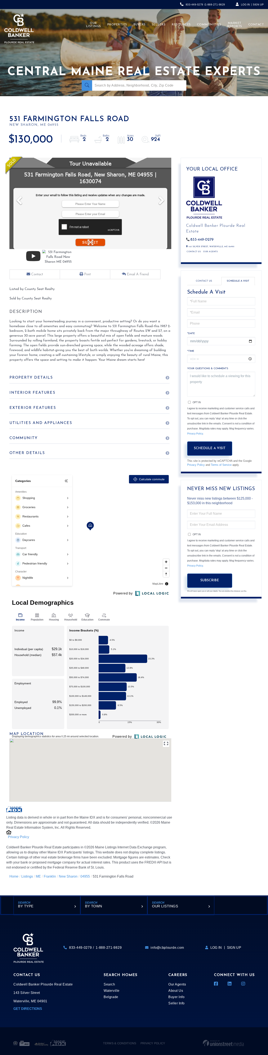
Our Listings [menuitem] (93, 25)
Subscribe (209, 580)
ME (38, 876)
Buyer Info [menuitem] (176, 997)
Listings (27, 876)
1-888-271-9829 (215, 4)
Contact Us (194, 252)
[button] (87, 85)
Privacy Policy (18, 837)
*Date (191, 333)
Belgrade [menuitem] (111, 997)
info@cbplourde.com (167, 947)
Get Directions (27, 1008)
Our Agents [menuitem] (177, 984)
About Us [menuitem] (175, 990)
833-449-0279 (194, 4)
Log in (245, 4)
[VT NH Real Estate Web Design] (223, 1043)
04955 (85, 876)
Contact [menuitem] (256, 24)
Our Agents (210, 252)
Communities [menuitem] (209, 24)
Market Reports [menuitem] (234, 25)
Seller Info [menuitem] (176, 1003)
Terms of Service (221, 464)
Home (13, 876)
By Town (93, 906)
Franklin (50, 876)
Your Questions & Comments (207, 368)
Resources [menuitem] (181, 24)
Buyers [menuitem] (139, 24)
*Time (190, 351)
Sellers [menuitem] (159, 24)
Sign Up (258, 4)
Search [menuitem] (109, 984)
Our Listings (165, 906)
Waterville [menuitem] (111, 990)
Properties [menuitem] (117, 24)
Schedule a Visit (238, 281)
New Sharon (68, 876)
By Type (26, 906)
